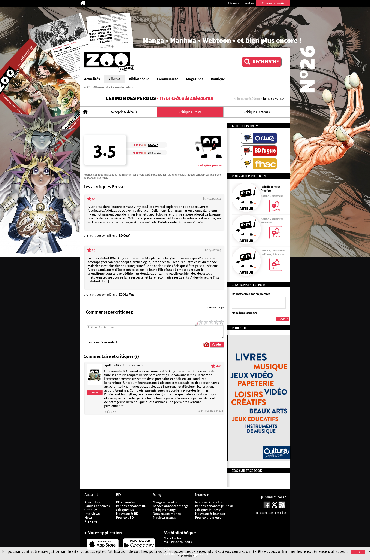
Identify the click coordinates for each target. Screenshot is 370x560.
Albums (114, 79)
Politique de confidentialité (271, 512)
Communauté (167, 79)
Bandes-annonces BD (131, 506)
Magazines (194, 79)
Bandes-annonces (97, 506)
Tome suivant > (273, 98)
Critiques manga (164, 510)
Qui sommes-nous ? (273, 497)
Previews (90, 521)
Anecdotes (92, 502)
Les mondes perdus (131, 98)
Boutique (218, 79)
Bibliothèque (139, 79)
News (88, 517)
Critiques (90, 510)
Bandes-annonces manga (171, 506)
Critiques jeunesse (208, 510)
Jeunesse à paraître (208, 502)
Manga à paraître (165, 502)
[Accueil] (85, 3)
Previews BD (125, 517)
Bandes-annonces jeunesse (214, 506)
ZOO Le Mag (126, 294)
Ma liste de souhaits (178, 542)
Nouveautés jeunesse (210, 513)
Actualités (92, 79)
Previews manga (164, 517)
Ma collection (173, 538)
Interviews (92, 513)
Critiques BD (125, 510)
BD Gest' (124, 235)
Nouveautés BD (127, 513)
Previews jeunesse (208, 517)
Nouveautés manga (167, 513)
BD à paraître (125, 502)
